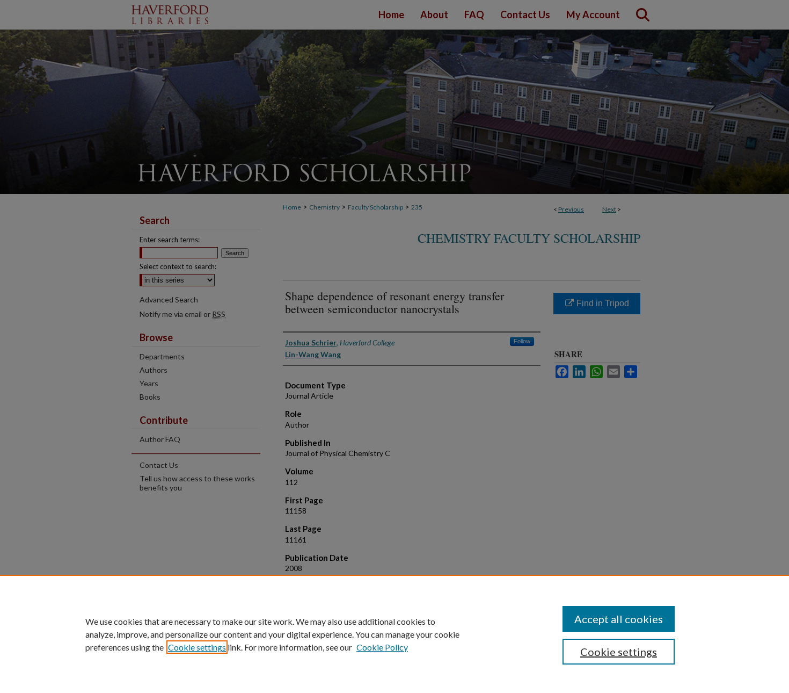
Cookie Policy (382, 647)
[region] (394, 634)
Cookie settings (197, 647)
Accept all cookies (618, 618)
